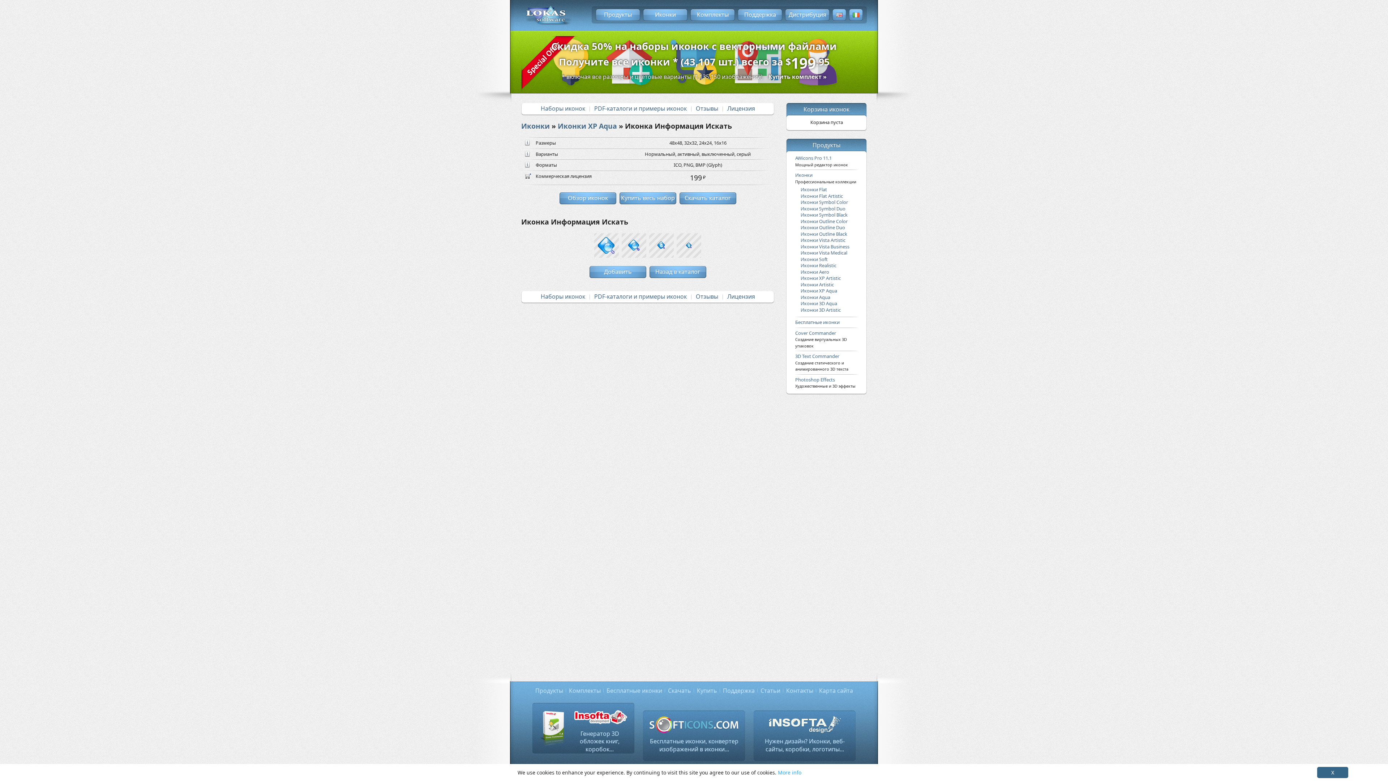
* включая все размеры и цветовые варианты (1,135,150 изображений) (694, 77)
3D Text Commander (821, 362)
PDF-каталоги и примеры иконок (640, 108)
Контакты (799, 691)
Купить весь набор (648, 198)
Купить (707, 691)
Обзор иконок (588, 198)
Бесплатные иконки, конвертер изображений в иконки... (694, 745)
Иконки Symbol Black (824, 215)
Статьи (770, 691)
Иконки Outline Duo (823, 227)
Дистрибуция (807, 14)
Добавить (618, 272)
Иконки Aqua (815, 297)
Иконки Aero (815, 272)
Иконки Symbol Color (824, 202)
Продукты (618, 14)
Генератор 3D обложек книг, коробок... (600, 741)
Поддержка (760, 14)
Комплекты (713, 14)
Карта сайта (836, 691)
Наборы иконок (563, 108)
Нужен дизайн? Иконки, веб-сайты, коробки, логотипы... (805, 745)
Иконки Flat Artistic (822, 196)
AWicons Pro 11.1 (821, 161)
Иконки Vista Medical (824, 252)
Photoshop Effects (825, 382)
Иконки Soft (814, 259)
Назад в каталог (677, 272)
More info (789, 772)
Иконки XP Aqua (587, 126)
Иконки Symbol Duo (823, 208)
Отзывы (707, 108)
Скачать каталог (708, 198)
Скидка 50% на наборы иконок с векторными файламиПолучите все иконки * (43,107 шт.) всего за (694, 56)
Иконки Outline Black (824, 234)
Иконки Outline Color (824, 221)
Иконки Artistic (817, 284)
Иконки (665, 14)
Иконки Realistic (818, 265)
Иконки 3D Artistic (821, 310)
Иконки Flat (814, 189)
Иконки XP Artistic (821, 278)
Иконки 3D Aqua (819, 303)
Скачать (679, 691)
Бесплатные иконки (817, 322)
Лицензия (741, 108)
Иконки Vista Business (825, 246)
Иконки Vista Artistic (823, 240)
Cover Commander (821, 339)
